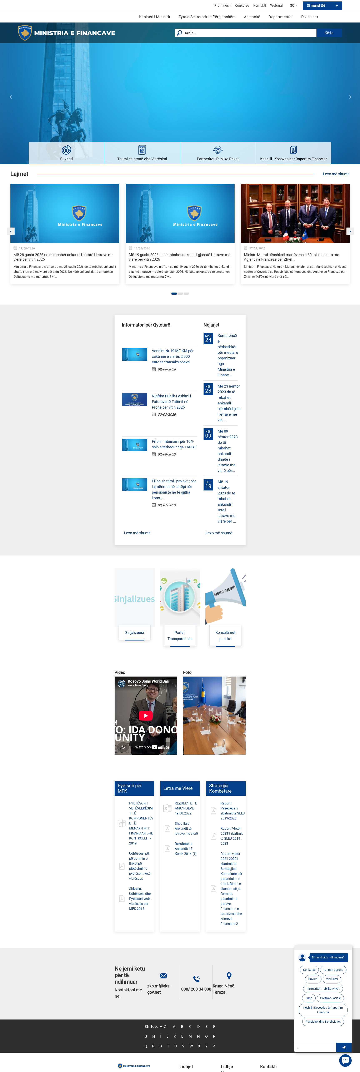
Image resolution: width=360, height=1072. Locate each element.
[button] (344, 1047)
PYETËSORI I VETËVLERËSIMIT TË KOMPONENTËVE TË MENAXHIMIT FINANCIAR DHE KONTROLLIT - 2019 (141, 823)
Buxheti (66, 159)
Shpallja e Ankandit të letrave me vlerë (186, 829)
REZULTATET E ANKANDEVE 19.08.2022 (186, 808)
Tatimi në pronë (130, 159)
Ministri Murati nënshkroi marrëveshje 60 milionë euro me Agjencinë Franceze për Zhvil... (291, 257)
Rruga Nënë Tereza (223, 989)
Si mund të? (322, 6)
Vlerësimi (159, 159)
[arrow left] (11, 97)
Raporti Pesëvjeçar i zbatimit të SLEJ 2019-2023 (233, 810)
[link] (64, 242)
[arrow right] (350, 97)
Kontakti (259, 5)
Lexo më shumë (336, 174)
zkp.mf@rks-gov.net (159, 989)
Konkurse (242, 5)
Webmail (277, 5)
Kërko (329, 33)
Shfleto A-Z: (156, 1026)
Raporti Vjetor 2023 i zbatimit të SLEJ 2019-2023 (232, 836)
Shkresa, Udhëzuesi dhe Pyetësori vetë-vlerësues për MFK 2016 (140, 899)
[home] (69, 33)
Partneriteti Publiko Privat (218, 159)
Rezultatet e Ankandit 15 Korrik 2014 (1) (186, 849)
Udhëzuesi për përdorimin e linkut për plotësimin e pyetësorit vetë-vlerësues (140, 866)
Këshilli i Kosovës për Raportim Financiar (293, 159)
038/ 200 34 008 (196, 989)
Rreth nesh (222, 5)
